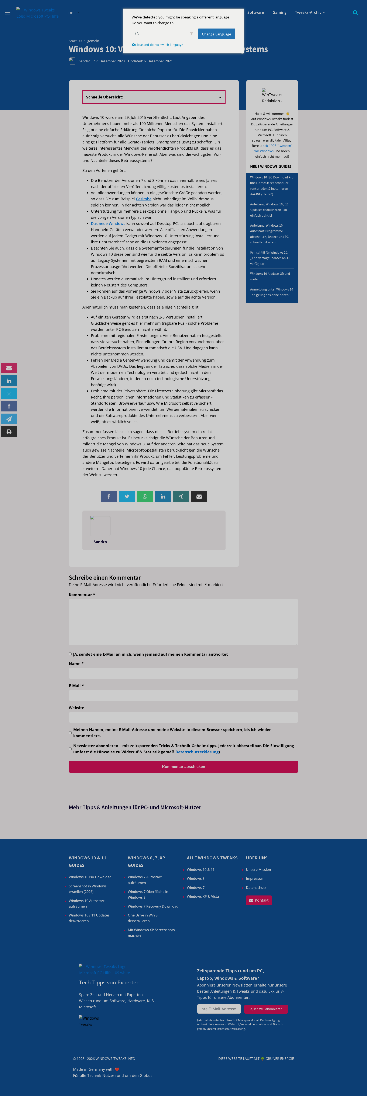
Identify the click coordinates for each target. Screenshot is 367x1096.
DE (70, 13)
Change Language (216, 33)
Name (76, 663)
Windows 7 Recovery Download (153, 906)
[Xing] (181, 496)
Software (255, 12)
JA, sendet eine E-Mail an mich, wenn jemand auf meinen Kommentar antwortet (150, 654)
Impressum (255, 878)
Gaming (279, 12)
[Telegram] (9, 419)
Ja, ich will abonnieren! (266, 1009)
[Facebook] (9, 406)
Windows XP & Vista (203, 896)
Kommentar (82, 594)
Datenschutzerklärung (197, 751)
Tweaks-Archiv (308, 12)
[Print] (9, 431)
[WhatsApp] (145, 496)
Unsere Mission (258, 869)
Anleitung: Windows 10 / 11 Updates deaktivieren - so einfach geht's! (269, 210)
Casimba (143, 198)
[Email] (9, 368)
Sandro (84, 61)
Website (76, 707)
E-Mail (76, 685)
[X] (9, 393)
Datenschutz (256, 887)
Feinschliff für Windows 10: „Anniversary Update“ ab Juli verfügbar (270, 258)
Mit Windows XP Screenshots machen (151, 933)
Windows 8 (196, 878)
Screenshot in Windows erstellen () (88, 889)
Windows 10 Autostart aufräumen (86, 903)
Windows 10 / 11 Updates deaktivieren (89, 918)
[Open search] (355, 12)
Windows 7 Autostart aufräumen (145, 880)
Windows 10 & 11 (201, 869)
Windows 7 (196, 887)
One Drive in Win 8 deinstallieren (143, 918)
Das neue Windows (108, 223)
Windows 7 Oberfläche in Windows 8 (148, 894)
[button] (259, 900)
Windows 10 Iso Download (90, 877)
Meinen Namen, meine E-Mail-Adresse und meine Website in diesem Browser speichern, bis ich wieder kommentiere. (172, 732)
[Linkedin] (9, 380)
